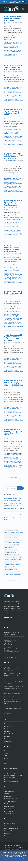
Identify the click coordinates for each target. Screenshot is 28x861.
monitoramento (14, 559)
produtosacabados (8, 55)
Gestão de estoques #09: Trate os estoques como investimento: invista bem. (13, 67)
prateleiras (20, 54)
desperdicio (6, 44)
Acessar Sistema (8, 741)
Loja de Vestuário (8, 811)
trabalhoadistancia (9, 574)
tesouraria (13, 571)
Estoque (6, 758)
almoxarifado (9, 42)
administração (8, 530)
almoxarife (15, 42)
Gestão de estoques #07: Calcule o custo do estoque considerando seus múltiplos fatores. (14, 155)
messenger (7, 559)
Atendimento (7, 761)
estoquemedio (15, 46)
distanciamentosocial (9, 540)
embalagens (12, 44)
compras (13, 43)
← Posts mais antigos (12, 477)
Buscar (20, 488)
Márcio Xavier (12, 22)
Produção (16, 562)
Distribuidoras (7, 796)
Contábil (6, 763)
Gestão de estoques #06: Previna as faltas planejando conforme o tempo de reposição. (13, 203)
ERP (16, 540)
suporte (16, 569)
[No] (26, 855)
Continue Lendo (8, 39)
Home (5, 723)
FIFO (17, 47)
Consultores (7, 731)
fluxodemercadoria (8, 49)
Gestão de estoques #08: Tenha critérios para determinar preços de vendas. (13, 112)
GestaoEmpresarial (8, 50)
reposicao (15, 55)
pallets (12, 52)
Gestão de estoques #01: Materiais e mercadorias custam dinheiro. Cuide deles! (13, 432)
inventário (19, 50)
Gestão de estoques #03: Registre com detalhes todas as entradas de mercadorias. (13, 337)
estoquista (13, 47)
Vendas (6, 753)
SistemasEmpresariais (9, 566)
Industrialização (8, 554)
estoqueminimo (7, 47)
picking (19, 52)
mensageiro (20, 557)
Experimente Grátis (9, 733)
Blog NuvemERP (8, 736)
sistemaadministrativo (9, 57)
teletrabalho (7, 571)
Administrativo (7, 755)
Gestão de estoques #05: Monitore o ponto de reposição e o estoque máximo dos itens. (13, 248)
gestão (15, 549)
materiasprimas (7, 52)
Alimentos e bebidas (9, 791)
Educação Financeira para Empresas (12, 773)
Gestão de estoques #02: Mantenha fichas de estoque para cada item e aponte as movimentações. (13, 383)
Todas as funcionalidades (10, 835)
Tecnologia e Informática (10, 801)
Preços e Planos (8, 726)
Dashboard (15, 537)
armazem (19, 42)
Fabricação (13, 544)
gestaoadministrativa (17, 49)
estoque (17, 44)
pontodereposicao (8, 54)
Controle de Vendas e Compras (11, 828)
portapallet (15, 54)
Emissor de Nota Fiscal (9, 823)
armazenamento (7, 43)
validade (21, 57)
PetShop (6, 803)
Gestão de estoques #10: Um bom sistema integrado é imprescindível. (13, 18)
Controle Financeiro (9, 825)
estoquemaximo (7, 46)
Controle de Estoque (9, 830)
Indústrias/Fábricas (9, 806)
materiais (19, 51)
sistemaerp (16, 57)
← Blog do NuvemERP (12, 580)
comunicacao (10, 535)
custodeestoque (19, 43)
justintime (6, 51)
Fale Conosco (7, 738)
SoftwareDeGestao (9, 569)
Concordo (7, 858)
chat (6, 535)
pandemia (7, 562)
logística (13, 51)
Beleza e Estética (8, 808)
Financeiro (6, 751)
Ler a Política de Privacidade (17, 858)
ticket (18, 571)
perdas (16, 52)
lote (16, 51)
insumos (14, 50)
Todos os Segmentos (9, 813)
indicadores (13, 552)
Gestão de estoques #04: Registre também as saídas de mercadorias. (13, 293)
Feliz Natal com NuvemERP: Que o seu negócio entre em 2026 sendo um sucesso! (13, 701)
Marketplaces (7, 833)
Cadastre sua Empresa (9, 728)
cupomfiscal (17, 535)
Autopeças (6, 793)
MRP (20, 559)
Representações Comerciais (11, 798)
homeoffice (7, 552)
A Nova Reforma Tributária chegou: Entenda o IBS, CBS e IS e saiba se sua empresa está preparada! (13, 709)
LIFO (10, 51)
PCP (11, 562)
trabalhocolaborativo (18, 574)
